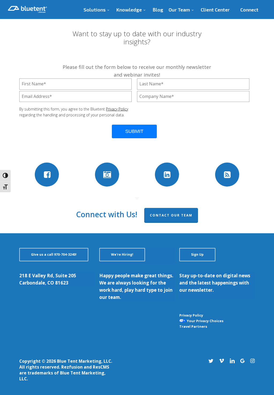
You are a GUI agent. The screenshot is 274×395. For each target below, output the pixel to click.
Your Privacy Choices (204, 320)
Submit (134, 131)
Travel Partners (193, 326)
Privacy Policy (117, 109)
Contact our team (171, 215)
